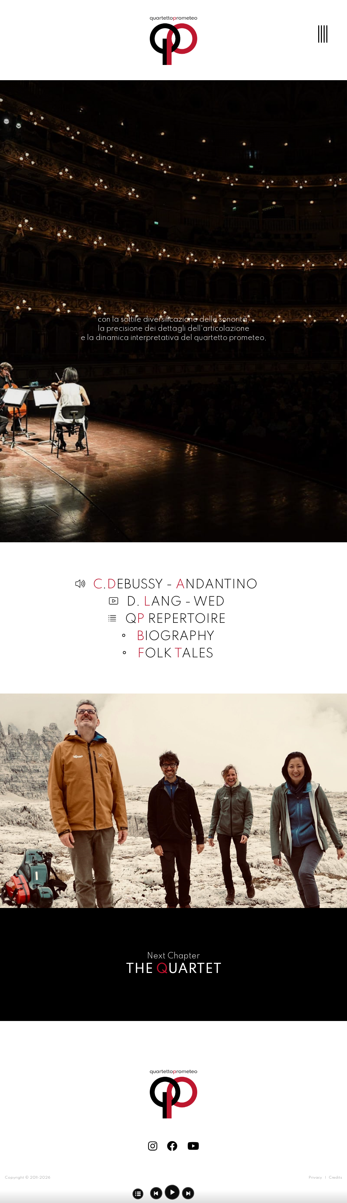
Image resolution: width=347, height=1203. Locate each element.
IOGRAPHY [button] (176, 636)
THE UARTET (174, 969)
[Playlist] (138, 1193)
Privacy (315, 1178)
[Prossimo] (188, 1193)
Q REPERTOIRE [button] (175, 619)
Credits (335, 1178)
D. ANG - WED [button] (175, 602)
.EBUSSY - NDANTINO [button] (175, 584)
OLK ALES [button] (175, 654)
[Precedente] (156, 1193)
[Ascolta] (172, 1192)
